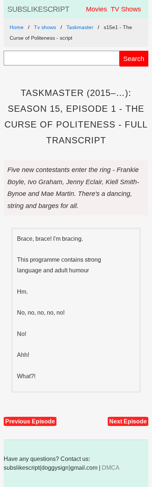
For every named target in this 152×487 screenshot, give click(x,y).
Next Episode (128, 421)
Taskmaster (79, 27)
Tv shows (45, 27)
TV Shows (126, 9)
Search (133, 58)
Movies (96, 9)
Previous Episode (30, 421)
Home (17, 27)
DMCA (111, 468)
